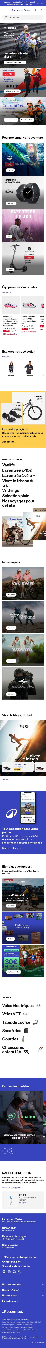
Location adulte (27, 120)
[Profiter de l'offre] (23, 961)
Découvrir (11, 203)
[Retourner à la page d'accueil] (20, 10)
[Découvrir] (23, 192)
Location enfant (11, 120)
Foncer (10, 269)
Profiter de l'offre (14, 972)
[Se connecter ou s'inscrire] (35, 10)
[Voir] (23, 225)
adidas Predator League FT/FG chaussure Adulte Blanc (29, 320)
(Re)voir (10, 939)
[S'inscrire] (23, 894)
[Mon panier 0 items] (41, 10)
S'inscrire (11, 906)
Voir (9, 236)
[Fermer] (42, 3)
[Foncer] (23, 258)
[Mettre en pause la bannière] (38, 3)
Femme (11, 375)
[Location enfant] (23, 111)
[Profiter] (23, 159)
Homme (30, 375)
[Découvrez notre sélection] (23, 45)
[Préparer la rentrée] (23, 82)
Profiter (10, 170)
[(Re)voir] (23, 928)
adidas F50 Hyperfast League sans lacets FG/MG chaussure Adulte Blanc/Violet (10, 321)
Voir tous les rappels (11, 1187)
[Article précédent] (5, 1151)
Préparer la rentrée (12, 91)
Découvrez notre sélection (14, 62)
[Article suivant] (11, 1151)
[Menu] (5, 10)
